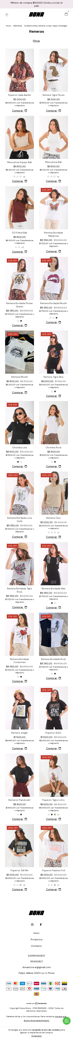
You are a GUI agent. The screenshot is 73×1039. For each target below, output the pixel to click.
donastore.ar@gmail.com (36, 967)
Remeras (17, 25)
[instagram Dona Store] (32, 924)
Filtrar (36, 41)
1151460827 (36, 961)
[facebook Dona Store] (40, 924)
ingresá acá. (61, 1016)
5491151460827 (36, 955)
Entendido (37, 1036)
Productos (36, 939)
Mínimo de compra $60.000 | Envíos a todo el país (36, 4)
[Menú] (7, 14)
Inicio (8, 25)
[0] (65, 14)
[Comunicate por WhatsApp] (66, 1021)
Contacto (36, 945)
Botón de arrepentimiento (36, 1020)
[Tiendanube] (36, 1003)
